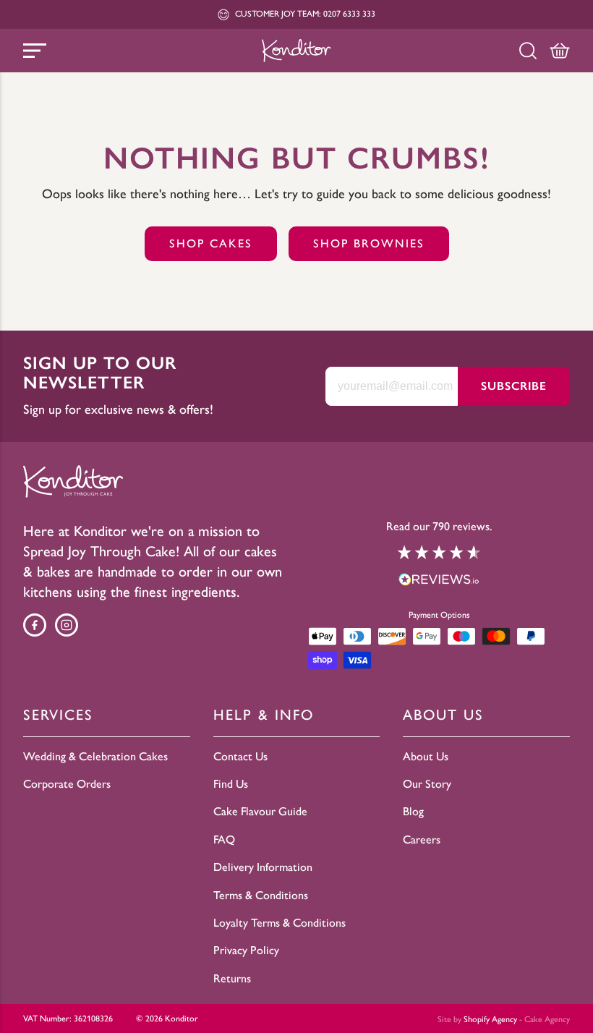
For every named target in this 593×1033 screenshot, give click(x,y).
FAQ (224, 839)
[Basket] (560, 50)
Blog (413, 811)
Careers (421, 839)
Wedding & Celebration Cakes (95, 756)
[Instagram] (66, 625)
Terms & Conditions (260, 895)
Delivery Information (262, 867)
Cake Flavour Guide (260, 811)
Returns (232, 978)
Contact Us (240, 756)
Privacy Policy (246, 950)
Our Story (427, 784)
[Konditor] (296, 50)
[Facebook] (34, 625)
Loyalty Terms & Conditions (279, 923)
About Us (425, 756)
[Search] (528, 50)
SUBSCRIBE (514, 386)
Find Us (230, 784)
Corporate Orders (67, 784)
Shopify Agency (490, 1019)
